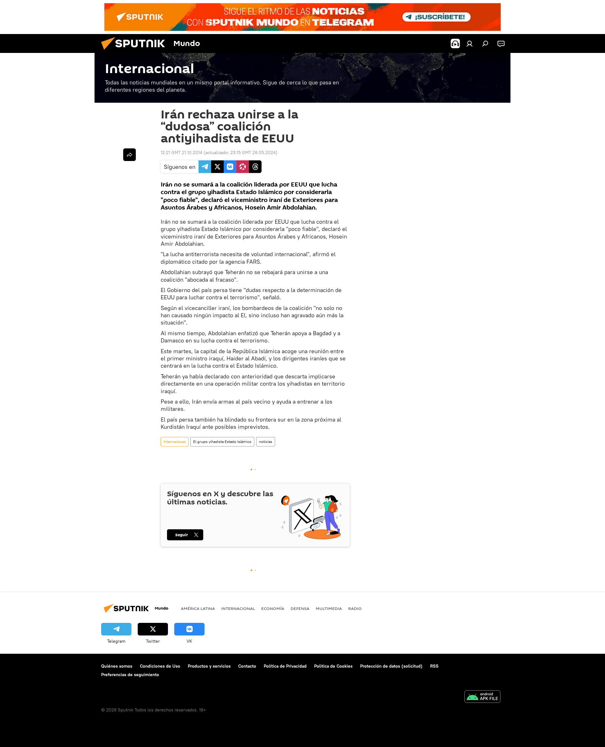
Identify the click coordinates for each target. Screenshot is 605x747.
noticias (265, 441)
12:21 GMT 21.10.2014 (181, 152)
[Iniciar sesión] (469, 43)
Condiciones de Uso (160, 666)
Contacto (247, 666)
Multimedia (329, 608)
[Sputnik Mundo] (135, 51)
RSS (434, 666)
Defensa (300, 608)
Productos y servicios (209, 666)
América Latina (198, 608)
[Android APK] (482, 697)
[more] (129, 154)
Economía (272, 608)
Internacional (175, 441)
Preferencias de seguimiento (130, 674)
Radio (355, 608)
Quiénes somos (116, 666)
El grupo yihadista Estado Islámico (222, 441)
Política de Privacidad (285, 666)
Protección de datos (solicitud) (391, 666)
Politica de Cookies (333, 666)
